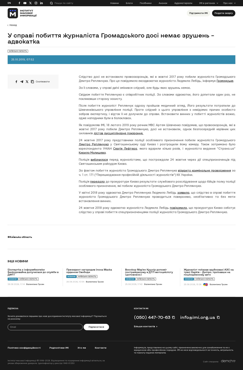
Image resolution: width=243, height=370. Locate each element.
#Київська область (20, 237)
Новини (114, 3)
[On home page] (22, 13)
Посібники (146, 3)
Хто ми (82, 348)
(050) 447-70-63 (152, 317)
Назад (13, 25)
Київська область (28, 279)
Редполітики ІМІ (59, 348)
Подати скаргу (224, 13)
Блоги (129, 3)
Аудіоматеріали (183, 3)
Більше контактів (144, 326)
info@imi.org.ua (197, 317)
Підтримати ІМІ (198, 13)
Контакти (100, 348)
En (9, 3)
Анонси (163, 3)
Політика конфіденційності (24, 348)
